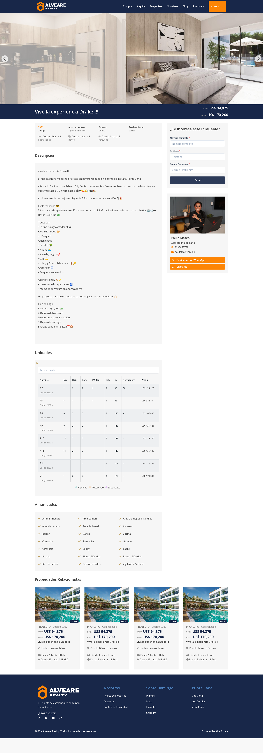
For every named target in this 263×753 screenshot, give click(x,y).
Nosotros (172, 6)
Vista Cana (198, 707)
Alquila (141, 6)
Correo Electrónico (180, 164)
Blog (185, 6)
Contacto (217, 6)
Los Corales (198, 701)
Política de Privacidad (116, 707)
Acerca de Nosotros (115, 695)
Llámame (182, 266)
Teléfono (175, 151)
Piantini (150, 695)
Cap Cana (197, 695)
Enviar (198, 180)
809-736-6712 (48, 713)
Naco (149, 701)
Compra (127, 6)
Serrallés (151, 713)
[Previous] (5, 58)
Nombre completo (180, 137)
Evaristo (151, 707)
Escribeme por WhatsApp (190, 260)
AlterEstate (222, 731)
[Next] (258, 58)
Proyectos (156, 6)
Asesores (198, 6)
